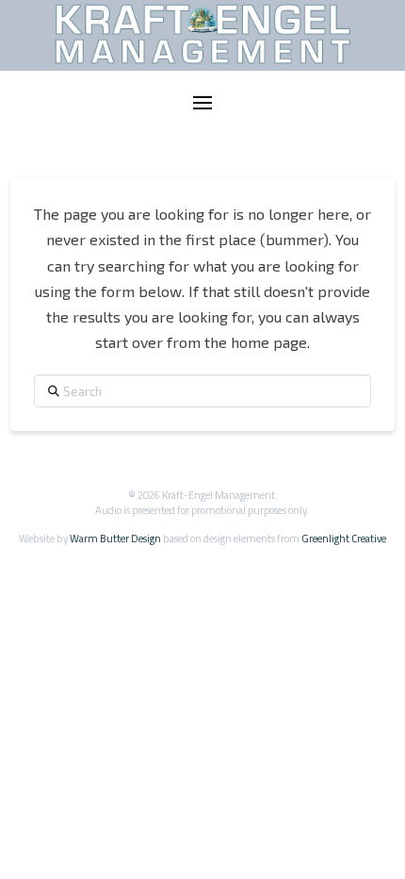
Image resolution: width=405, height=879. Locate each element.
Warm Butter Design (115, 538)
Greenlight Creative (343, 538)
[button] (202, 102)
